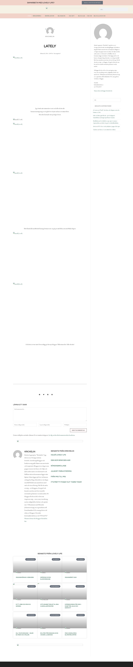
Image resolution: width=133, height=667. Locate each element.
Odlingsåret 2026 (70, 577)
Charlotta (95, 129)
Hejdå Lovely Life (58, 455)
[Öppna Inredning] (42, 16)
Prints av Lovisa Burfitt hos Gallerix (107, 129)
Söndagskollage (58, 466)
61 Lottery (95, 110)
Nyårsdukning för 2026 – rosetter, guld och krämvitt (73, 606)
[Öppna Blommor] (66, 16)
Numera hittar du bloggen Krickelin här (103, 91)
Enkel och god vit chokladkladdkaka (110, 123)
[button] (39, 394)
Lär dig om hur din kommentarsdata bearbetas (62, 435)
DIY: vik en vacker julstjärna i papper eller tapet (109, 126)
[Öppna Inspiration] (55, 16)
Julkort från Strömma (61, 471)
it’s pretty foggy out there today (66, 482)
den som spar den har (60, 460)
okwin (94, 126)
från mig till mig (58, 476)
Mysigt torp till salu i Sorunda (108, 117)
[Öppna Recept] (75, 16)
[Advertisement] (50, 368)
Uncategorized (57, 53)
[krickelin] (103, 33)
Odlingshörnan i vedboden (25, 577)
